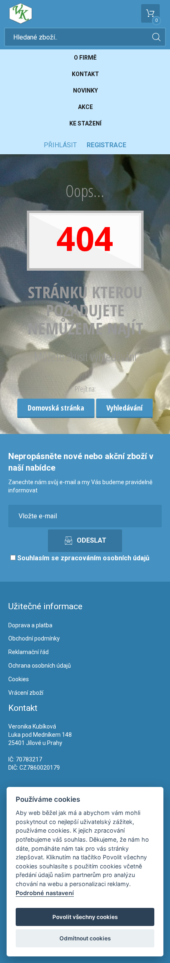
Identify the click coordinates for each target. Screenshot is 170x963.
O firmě (85, 57)
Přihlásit (60, 145)
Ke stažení (85, 123)
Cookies (18, 679)
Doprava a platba (30, 625)
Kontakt (85, 74)
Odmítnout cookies (85, 938)
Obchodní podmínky (34, 638)
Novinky (85, 90)
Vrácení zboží (25, 692)
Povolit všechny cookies (85, 917)
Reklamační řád (28, 652)
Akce (85, 107)
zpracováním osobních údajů (105, 558)
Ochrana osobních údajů (39, 665)
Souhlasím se (82, 558)
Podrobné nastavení (45, 892)
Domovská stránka (56, 408)
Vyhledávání (124, 408)
